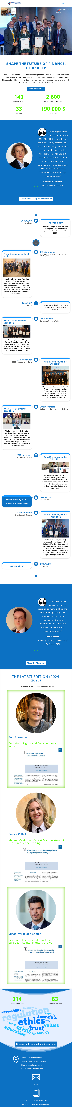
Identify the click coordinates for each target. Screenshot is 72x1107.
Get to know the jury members (35, 198)
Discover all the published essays (34, 1043)
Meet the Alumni (35, 663)
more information (36, 89)
